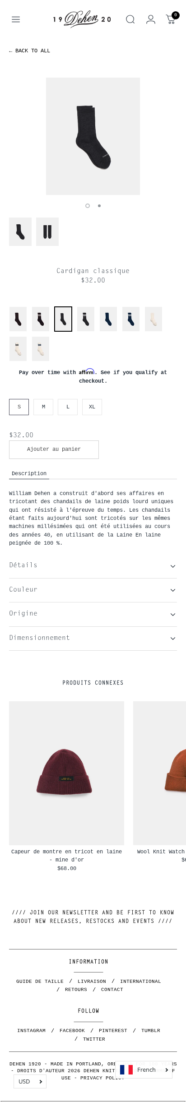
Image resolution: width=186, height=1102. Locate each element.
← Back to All (29, 51)
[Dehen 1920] (82, 19)
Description (29, 474)
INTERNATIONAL (140, 981)
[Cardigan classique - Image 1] (93, 136)
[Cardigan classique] (18, 330)
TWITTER (94, 1039)
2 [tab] (99, 205)
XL (92, 407)
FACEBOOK (72, 1030)
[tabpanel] (93, 136)
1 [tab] (87, 206)
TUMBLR (150, 1030)
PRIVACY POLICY (102, 1078)
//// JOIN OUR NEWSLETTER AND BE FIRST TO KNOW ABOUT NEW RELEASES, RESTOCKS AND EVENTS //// (93, 917)
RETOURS (76, 989)
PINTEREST (113, 1030)
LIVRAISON (92, 981)
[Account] (151, 19)
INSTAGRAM (31, 1030)
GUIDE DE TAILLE (40, 981)
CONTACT (112, 989)
